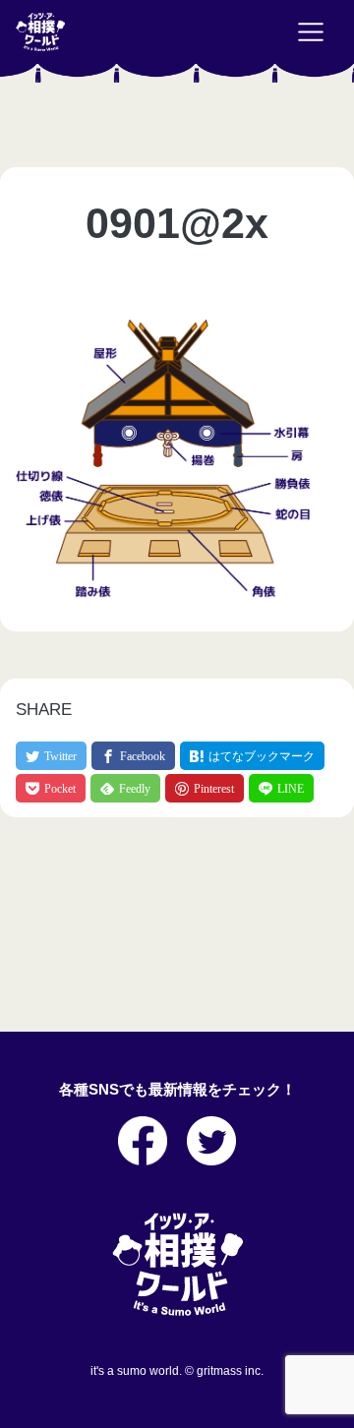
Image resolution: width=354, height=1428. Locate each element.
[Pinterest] (204, 788)
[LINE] (281, 788)
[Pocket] (51, 788)
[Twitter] (51, 756)
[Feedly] (125, 788)
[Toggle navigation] (310, 32)
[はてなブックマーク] (252, 756)
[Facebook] (133, 756)
